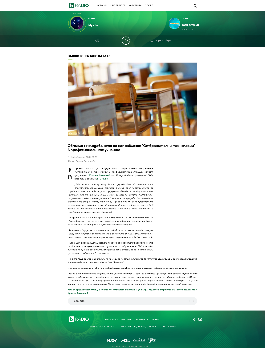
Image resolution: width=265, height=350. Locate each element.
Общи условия (169, 327)
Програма (111, 320)
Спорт (149, 5)
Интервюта (117, 5)
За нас (156, 320)
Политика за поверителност (103, 327)
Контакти (142, 320)
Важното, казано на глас (89, 56)
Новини (101, 5)
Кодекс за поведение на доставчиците (139, 327)
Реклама (126, 320)
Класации (135, 5)
